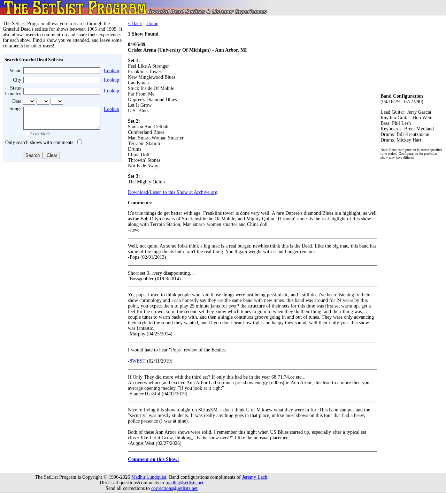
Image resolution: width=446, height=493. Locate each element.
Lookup (111, 70)
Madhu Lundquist (148, 477)
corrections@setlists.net (174, 488)
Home (152, 23)
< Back (135, 23)
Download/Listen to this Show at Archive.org (172, 192)
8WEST (138, 361)
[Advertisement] (61, 215)
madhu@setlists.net (184, 482)
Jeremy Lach (254, 477)
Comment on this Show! (153, 459)
